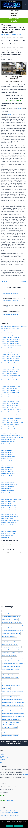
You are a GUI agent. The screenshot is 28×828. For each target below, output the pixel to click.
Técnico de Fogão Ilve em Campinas (9, 382)
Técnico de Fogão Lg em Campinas (9, 373)
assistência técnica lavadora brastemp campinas (13, 663)
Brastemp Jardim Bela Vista (7, 467)
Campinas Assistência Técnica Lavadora (10, 328)
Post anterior (4, 281)
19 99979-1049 (8, 779)
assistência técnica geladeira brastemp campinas (13, 658)
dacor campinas (6, 688)
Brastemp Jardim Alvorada (7, 497)
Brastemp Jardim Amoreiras (7, 490)
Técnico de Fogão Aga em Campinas (9, 426)
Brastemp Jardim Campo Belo (8, 441)
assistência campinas (7, 611)
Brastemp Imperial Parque (7, 518)
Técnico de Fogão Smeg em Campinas (9, 365)
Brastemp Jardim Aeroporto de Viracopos (10, 507)
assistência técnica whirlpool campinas (10, 669)
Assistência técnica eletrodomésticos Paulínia (11, 435)
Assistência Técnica (6, 293)
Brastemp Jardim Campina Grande (9, 448)
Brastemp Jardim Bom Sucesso (8, 456)
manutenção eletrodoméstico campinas (11, 719)
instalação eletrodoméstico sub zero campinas (13, 713)
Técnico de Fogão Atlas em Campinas (9, 352)
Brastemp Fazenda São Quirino (8, 524)
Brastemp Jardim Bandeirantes (8, 473)
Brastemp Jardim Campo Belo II (8, 439)
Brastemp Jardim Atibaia (6, 478)
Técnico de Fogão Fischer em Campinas (10, 343)
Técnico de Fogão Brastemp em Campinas (10, 411)
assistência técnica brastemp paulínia (11, 633)
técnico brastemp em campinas (9, 732)
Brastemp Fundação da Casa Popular (9, 522)
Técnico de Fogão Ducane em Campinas (10, 401)
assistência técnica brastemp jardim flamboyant (13, 625)
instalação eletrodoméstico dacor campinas (12, 699)
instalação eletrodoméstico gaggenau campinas (13, 702)
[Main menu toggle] (25, 4)
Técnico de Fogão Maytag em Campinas (10, 369)
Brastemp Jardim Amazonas (7, 495)
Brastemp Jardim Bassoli (6, 469)
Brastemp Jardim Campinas (7, 446)
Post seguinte (23, 281)
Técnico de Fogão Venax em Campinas (10, 428)
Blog (1, 762)
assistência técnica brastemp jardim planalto (12, 627)
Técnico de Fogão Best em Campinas (9, 416)
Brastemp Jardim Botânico (7, 452)
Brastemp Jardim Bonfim (6, 454)
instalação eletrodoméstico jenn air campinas (12, 705)
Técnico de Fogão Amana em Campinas (10, 424)
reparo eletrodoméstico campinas (9, 727)
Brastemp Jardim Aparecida (7, 482)
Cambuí (19, 108)
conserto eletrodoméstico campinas (10, 682)
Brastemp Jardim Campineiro (7, 443)
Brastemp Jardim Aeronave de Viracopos (10, 512)
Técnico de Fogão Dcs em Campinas (9, 403)
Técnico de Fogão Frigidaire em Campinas (10, 392)
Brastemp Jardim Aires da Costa (8, 505)
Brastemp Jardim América (7, 492)
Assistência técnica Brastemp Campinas (10, 431)
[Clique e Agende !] (14, 578)
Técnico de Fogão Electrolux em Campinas (10, 399)
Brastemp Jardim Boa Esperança (8, 460)
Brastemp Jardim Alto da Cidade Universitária (11, 499)
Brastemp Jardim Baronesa (7, 471)
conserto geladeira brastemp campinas (11, 685)
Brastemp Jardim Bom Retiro (7, 458)
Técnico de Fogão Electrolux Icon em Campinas (11, 396)
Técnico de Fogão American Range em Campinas (12, 422)
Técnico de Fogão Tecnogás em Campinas (10, 335)
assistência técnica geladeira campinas (11, 660)
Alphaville (9, 114)
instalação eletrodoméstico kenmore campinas (13, 708)
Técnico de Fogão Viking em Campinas (10, 360)
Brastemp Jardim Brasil (6, 450)
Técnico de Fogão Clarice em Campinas (10, 347)
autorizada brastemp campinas (9, 672)
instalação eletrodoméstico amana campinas (12, 691)
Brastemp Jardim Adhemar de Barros (9, 516)
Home (1, 753)
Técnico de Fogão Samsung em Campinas (10, 367)
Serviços (2, 756)
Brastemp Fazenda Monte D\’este (8, 531)
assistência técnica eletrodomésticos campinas (12, 652)
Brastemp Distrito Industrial (7, 535)
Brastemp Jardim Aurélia (6, 475)
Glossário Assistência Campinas (7, 764)
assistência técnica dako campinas (9, 644)
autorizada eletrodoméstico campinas (10, 674)
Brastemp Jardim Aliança (6, 503)
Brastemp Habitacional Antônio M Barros (10, 520)
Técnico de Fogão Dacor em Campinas (10, 407)
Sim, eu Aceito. (9, 826)
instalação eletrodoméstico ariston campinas (12, 694)
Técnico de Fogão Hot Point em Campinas (10, 384)
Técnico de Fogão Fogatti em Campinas (10, 341)
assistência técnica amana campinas (10, 613)
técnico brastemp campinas (8, 730)
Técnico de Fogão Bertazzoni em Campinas (11, 418)
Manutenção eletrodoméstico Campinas (14, 298)
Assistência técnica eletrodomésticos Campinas (12, 437)
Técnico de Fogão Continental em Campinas (11, 409)
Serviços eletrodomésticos (10, 292)
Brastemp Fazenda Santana (7, 527)
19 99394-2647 (18, 743)
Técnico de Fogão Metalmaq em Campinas (10, 339)
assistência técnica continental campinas (11, 641)
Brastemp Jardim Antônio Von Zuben (9, 484)
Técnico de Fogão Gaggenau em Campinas (11, 390)
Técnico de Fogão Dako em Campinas (9, 405)
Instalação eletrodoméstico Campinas (13, 305)
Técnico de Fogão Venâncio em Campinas (10, 332)
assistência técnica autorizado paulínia (11, 616)
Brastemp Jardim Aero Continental (9, 514)
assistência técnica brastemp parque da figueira (13, 630)
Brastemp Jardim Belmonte (7, 465)
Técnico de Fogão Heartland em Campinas (10, 386)
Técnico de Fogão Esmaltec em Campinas (10, 394)
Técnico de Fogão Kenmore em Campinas (10, 375)
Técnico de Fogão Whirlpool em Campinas (10, 356)
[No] (26, 824)
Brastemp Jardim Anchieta (7, 488)
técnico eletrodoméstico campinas (10, 735)
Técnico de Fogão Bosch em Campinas (10, 414)
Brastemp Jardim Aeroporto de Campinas (10, 509)
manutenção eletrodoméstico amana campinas (13, 716)
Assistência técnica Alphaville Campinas (11, 312)
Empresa (2, 754)
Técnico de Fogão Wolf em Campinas (9, 354)
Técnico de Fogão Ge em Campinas (9, 388)
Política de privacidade (5, 757)
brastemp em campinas (7, 680)
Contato (2, 760)
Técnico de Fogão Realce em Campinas (10, 337)
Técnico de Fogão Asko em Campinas (9, 420)
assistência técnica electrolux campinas (11, 647)
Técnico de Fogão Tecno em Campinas (10, 362)
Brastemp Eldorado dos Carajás (8, 533)
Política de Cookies (19, 826)
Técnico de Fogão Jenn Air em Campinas (10, 377)
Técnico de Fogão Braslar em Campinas (10, 350)
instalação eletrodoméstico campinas (10, 696)
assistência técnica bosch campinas (10, 619)
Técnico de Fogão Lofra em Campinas (9, 371)
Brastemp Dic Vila (5, 537)
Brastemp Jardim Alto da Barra (8, 501)
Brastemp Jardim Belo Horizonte (8, 463)
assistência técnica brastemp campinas (11, 622)
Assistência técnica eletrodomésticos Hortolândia (12, 433)
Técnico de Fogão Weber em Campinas (10, 358)
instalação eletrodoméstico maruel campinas (12, 710)
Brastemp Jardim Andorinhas (7, 486)
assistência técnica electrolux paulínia (11, 650)
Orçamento (2, 759)
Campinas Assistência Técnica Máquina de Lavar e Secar (14, 326)
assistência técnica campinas (9, 636)
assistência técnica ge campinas (9, 655)
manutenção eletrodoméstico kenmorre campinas (11, 723)
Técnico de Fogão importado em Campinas (11, 379)
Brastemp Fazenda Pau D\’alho (8, 529)
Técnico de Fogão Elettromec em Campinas (11, 345)
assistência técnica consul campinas (10, 639)
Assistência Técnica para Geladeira (9, 330)
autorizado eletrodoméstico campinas (10, 677)
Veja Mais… (25, 774)
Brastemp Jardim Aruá (6, 480)
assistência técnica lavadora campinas (11, 666)
